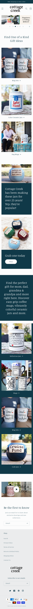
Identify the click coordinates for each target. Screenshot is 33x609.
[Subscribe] (27, 523)
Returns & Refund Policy (11, 551)
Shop (11, 261)
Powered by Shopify (22, 606)
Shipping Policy (9, 556)
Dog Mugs (15, 154)
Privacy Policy (8, 543)
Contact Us (7, 560)
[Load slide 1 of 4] (13, 26)
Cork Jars (15, 467)
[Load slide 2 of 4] (15, 26)
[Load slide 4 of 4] (20, 26)
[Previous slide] (10, 26)
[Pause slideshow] (29, 26)
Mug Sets (15, 80)
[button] (2, 9)
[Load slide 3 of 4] (17, 26)
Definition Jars (15, 356)
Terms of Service (9, 547)
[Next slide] (23, 26)
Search (6, 538)
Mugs (15, 393)
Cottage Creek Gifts (14, 606)
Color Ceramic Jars (15, 117)
